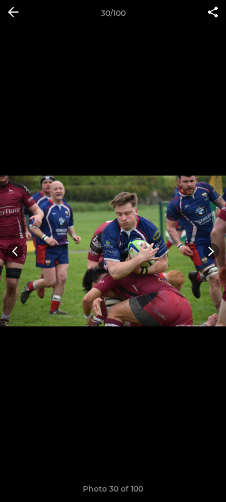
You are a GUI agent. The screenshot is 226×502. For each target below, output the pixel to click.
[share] (212, 13)
